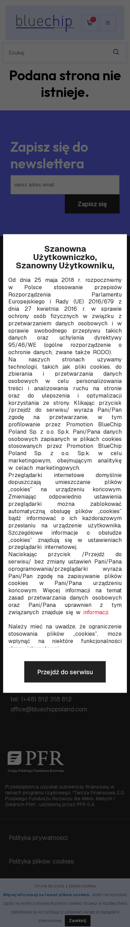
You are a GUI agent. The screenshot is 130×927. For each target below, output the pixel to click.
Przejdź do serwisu (65, 672)
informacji (95, 612)
